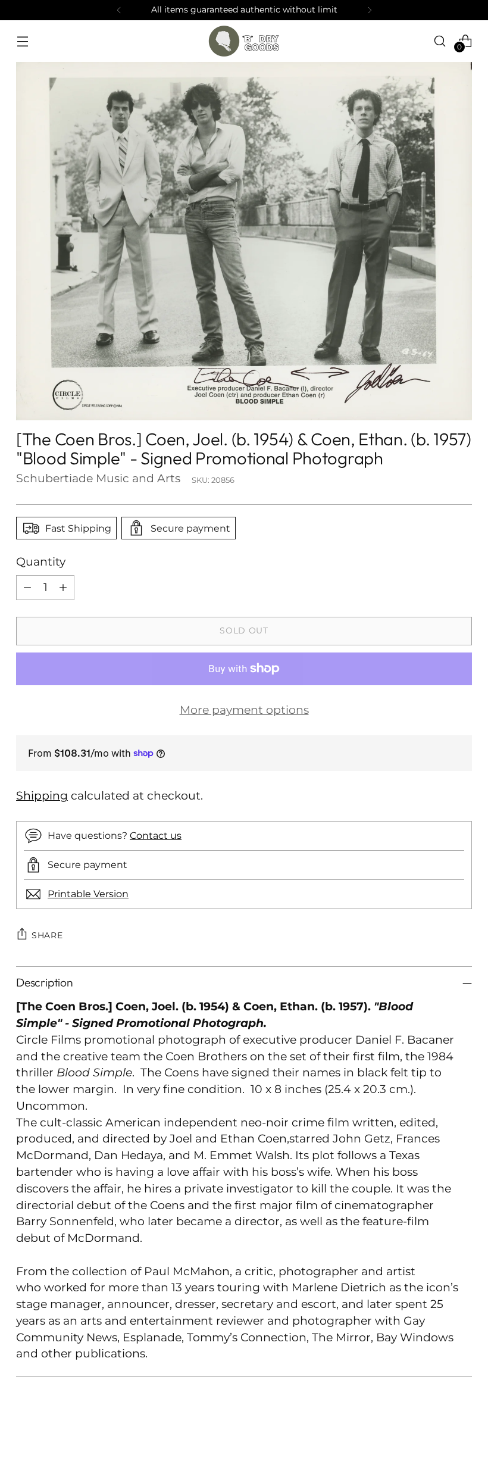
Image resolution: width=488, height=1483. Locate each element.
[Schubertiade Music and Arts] (244, 41)
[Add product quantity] (63, 588)
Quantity (40, 562)
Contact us (156, 835)
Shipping (42, 796)
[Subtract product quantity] (27, 588)
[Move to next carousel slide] (462, 1442)
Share (47, 935)
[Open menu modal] (22, 41)
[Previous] (119, 10)
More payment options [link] (244, 710)
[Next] (369, 10)
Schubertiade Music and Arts (98, 478)
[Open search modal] (440, 41)
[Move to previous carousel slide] (434, 1442)
